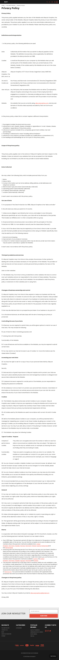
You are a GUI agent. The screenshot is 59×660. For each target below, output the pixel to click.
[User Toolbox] (49, 1)
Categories (19, 628)
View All (32, 636)
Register (9, 634)
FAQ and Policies (5, 628)
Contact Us (5, 630)
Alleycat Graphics (35, 630)
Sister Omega (33, 634)
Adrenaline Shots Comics (36, 632)
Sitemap (3, 636)
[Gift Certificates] (52, 1)
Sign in (3, 634)
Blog (3, 632)
